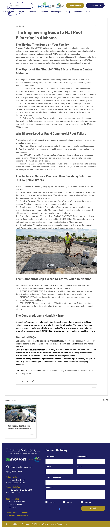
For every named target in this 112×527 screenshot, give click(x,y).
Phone (79, 466)
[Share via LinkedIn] (27, 381)
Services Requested (53, 477)
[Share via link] (33, 381)
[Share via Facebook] (17, 381)
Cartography (62, 524)
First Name (50, 456)
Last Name (81, 456)
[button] (32, 13)
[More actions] (95, 26)
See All (105, 400)
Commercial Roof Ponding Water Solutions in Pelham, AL (19, 427)
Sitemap (38, 524)
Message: (49, 487)
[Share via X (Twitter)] (22, 381)
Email (48, 466)
